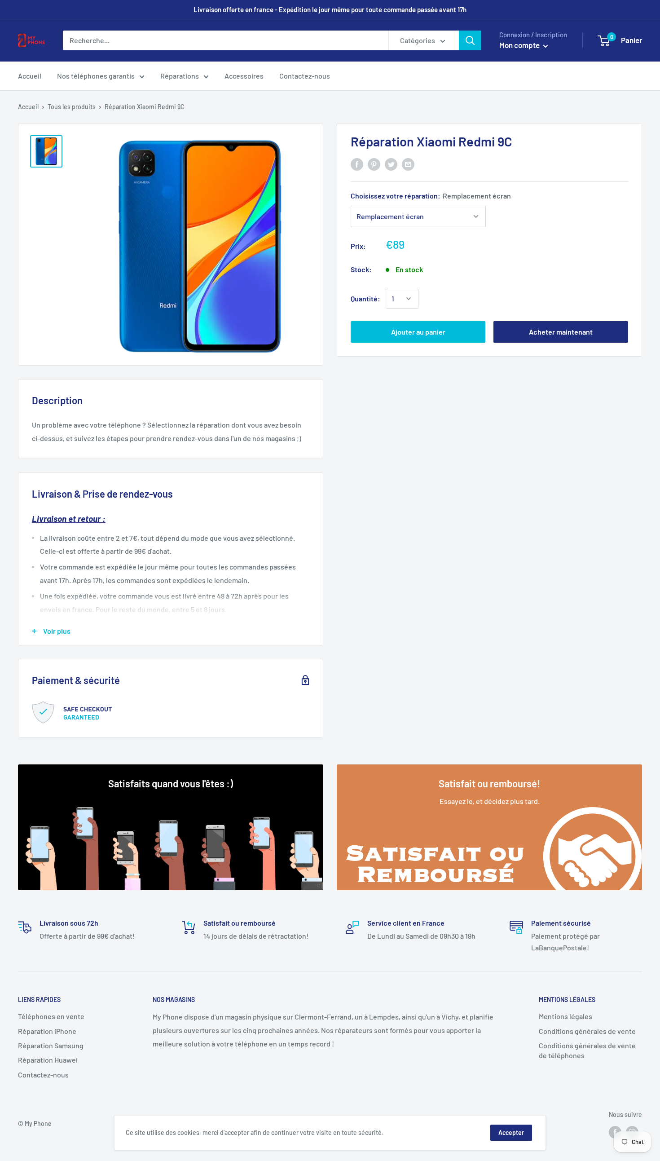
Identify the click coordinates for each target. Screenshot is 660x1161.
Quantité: (365, 298)
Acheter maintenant (561, 331)
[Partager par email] (408, 164)
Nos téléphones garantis (96, 75)
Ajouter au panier (418, 331)
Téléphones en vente (51, 1016)
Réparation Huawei (48, 1059)
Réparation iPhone (47, 1031)
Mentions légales (565, 1016)
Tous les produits (72, 106)
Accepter (511, 1132)
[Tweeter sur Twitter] (391, 164)
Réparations (179, 75)
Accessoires (244, 75)
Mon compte (520, 44)
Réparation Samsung (51, 1045)
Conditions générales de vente (587, 1031)
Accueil (29, 75)
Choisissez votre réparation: (431, 195)
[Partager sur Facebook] (357, 164)
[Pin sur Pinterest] (374, 164)
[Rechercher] (470, 40)
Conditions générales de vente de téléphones (587, 1050)
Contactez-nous (304, 75)
